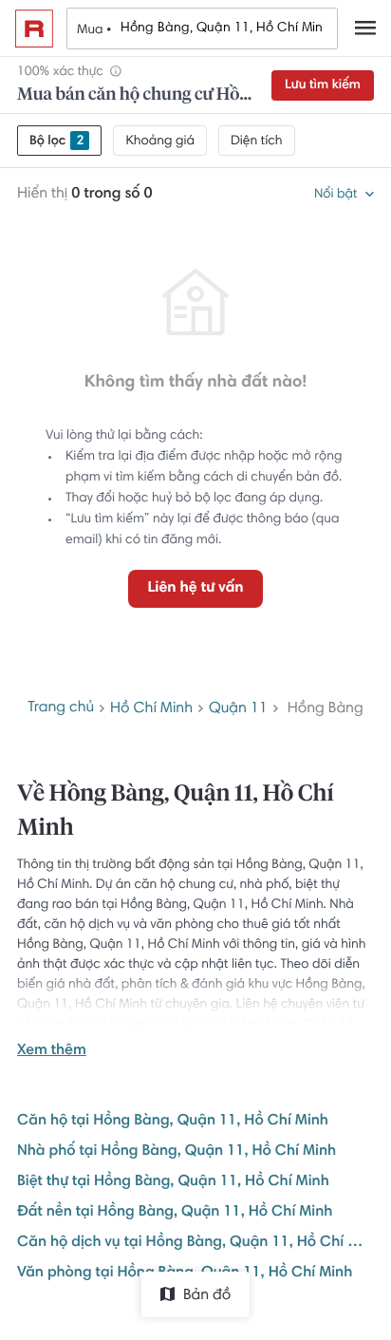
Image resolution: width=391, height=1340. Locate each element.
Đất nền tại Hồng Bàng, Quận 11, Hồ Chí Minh (174, 1212)
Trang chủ (61, 708)
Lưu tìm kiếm (323, 85)
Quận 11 (238, 709)
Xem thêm (51, 1051)
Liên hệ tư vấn (195, 588)
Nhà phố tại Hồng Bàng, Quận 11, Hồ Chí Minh (176, 1152)
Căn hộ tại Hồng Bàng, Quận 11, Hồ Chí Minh (172, 1121)
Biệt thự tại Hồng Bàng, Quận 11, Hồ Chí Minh (173, 1182)
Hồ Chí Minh (151, 709)
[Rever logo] (34, 28)
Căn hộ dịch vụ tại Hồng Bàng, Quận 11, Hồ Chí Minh (195, 1243)
